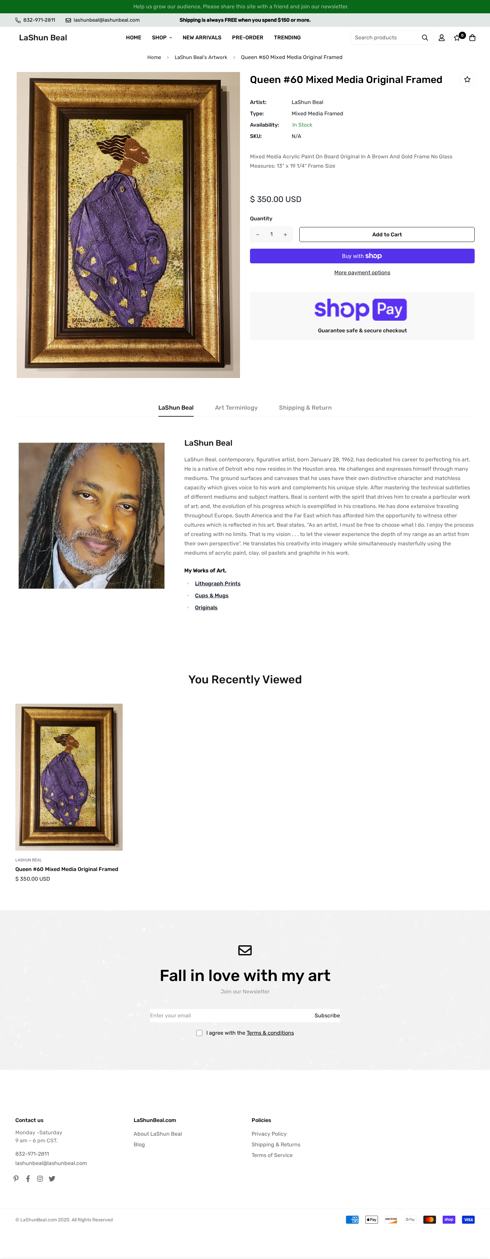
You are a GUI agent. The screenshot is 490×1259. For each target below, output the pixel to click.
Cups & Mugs (212, 595)
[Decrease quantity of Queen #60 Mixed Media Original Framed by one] (257, 234)
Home (154, 57)
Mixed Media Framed (317, 113)
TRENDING (287, 37)
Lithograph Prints (218, 583)
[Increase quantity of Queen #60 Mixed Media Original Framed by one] (285, 234)
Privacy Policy (269, 1134)
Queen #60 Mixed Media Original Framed (66, 869)
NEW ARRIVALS (202, 37)
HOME (133, 37)
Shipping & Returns (276, 1144)
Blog (139, 1144)
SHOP (159, 37)
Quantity (261, 218)
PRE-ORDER (247, 37)
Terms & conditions (270, 1033)
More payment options (362, 272)
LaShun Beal (307, 102)
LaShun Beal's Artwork (201, 57)
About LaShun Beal (158, 1134)
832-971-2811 (32, 1154)
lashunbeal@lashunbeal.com (51, 1163)
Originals (206, 607)
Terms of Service (272, 1155)
